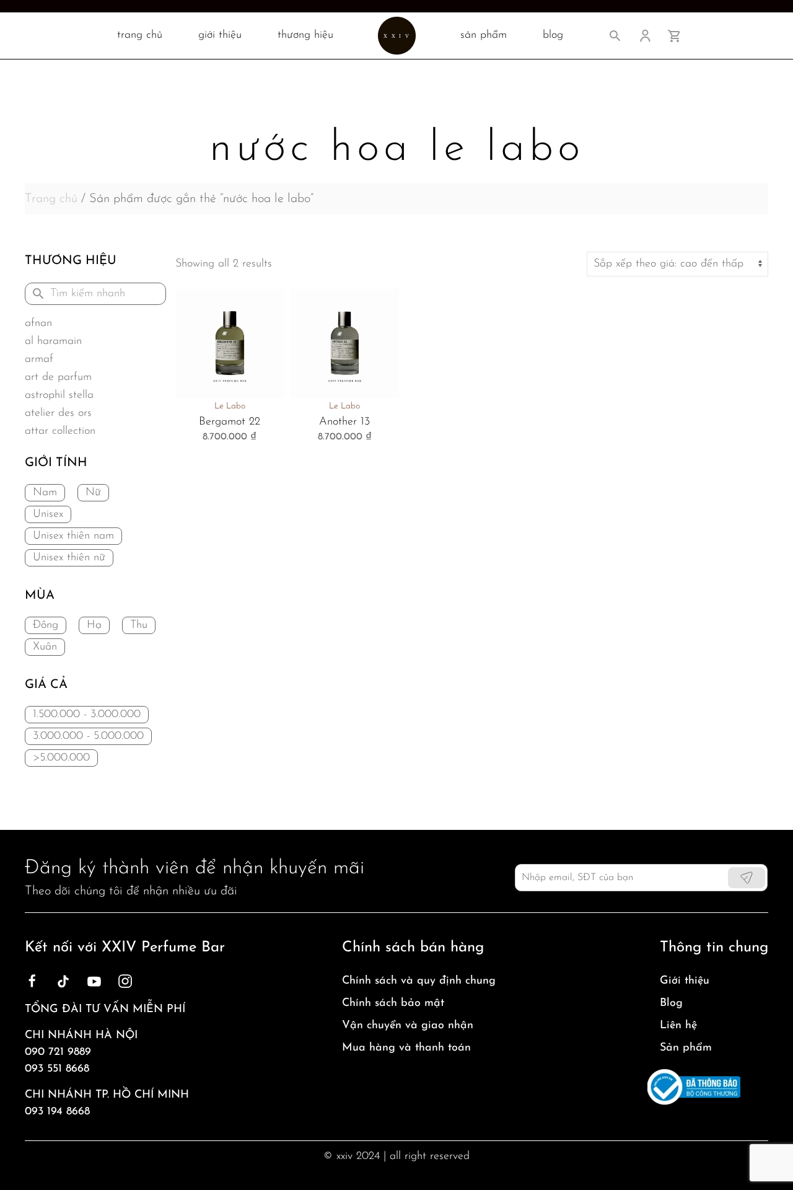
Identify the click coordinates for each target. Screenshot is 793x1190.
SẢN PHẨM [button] (483, 35)
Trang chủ (51, 199)
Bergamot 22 (229, 422)
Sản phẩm (686, 1048)
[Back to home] (397, 36)
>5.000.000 (61, 758)
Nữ (93, 492)
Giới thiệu (220, 35)
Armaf (39, 359)
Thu (138, 625)
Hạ (94, 625)
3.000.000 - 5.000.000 (88, 736)
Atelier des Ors (58, 413)
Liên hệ (678, 1025)
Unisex (48, 514)
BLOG (553, 35)
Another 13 (344, 422)
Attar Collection (60, 431)
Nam (45, 492)
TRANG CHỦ (139, 35)
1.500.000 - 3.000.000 (87, 714)
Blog (671, 1003)
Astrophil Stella (59, 395)
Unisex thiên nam (73, 536)
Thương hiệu (305, 35)
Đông (45, 625)
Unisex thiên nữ (69, 557)
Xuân (45, 647)
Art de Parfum (58, 377)
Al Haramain (53, 341)
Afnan (38, 323)
